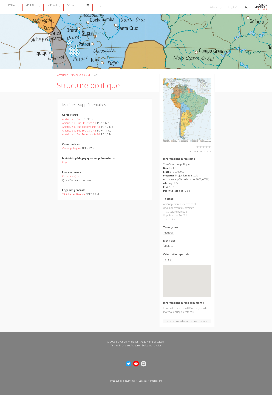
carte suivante (198, 321)
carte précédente (178, 321)
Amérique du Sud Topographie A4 (81, 134)
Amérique (62, 75)
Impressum (156, 380)
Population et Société (175, 215)
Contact (143, 380)
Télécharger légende (73, 194)
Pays (65, 162)
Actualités (73, 5)
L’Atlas (12, 5)
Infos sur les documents (122, 380)
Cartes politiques (71, 148)
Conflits (170, 219)
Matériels (31, 5)
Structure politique (176, 211)
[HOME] (259, 7)
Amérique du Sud (80, 75)
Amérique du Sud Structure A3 (79, 123)
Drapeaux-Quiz (70, 176)
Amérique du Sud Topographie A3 (81, 127)
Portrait (52, 5)
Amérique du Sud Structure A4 (79, 130)
